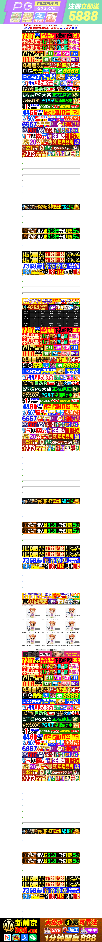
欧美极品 (67, 311)
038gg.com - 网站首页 (33, 31)
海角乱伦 (67, 323)
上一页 (41, 649)
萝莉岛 (75, 321)
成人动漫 (76, 311)
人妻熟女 (59, 313)
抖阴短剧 (67, 325)
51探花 (51, 321)
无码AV (26, 321)
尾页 (63, 649)
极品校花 (59, 325)
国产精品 (34, 311)
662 (48, 649)
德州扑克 (51, 318)
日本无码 (51, 311)
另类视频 (76, 313)
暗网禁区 (59, 323)
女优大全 (67, 321)
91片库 (59, 321)
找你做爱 (51, 316)
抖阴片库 (26, 323)
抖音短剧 (34, 321)
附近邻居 (34, 316)
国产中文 (34, 325)
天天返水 (76, 318)
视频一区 (26, 311)
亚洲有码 (59, 311)
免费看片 (26, 325)
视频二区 (26, 313)
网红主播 (43, 311)
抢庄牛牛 (43, 318)
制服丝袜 (67, 313)
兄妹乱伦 (43, 325)
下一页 (55, 649)
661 (45, 649)
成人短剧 (51, 325)
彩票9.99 (59, 318)
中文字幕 (43, 313)
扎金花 (67, 318)
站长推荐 (26, 316)
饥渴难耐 (43, 316)
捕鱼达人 (34, 318)
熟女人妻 (43, 323)
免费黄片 (51, 323)
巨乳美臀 (51, 313)
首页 (37, 649)
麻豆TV (42, 321)
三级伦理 (34, 313)
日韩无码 (76, 325)
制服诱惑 (76, 323)
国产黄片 (34, 323)
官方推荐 (26, 318)
